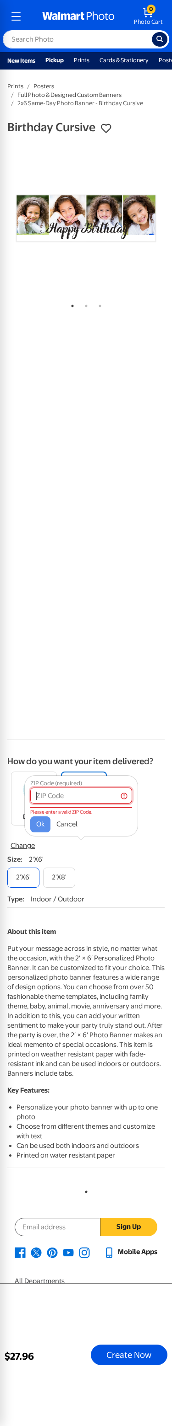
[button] (106, 128)
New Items (21, 60)
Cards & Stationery (124, 60)
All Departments (40, 1281)
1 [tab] (70, 304)
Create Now (128, 1355)
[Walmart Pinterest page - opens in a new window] (52, 1252)
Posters (43, 86)
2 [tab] (84, 304)
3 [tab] (98, 304)
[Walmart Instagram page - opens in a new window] (84, 1252)
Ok (40, 824)
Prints (81, 60)
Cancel (67, 824)
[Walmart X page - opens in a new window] (36, 1252)
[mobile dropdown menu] (16, 16)
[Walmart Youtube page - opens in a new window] (68, 1252)
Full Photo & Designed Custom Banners (69, 94)
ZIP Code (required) (56, 783)
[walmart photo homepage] (78, 16)
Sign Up (129, 1226)
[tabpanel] (86, 218)
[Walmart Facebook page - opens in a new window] (20, 1252)
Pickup (54, 60)
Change (23, 846)
